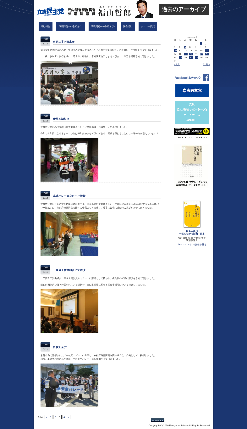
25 (180, 57)
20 (191, 54)
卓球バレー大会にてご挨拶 (69, 195)
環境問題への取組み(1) (70, 26)
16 (207, 50)
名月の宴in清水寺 (63, 41)
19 (185, 54)
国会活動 (127, 26)
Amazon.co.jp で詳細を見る (192, 244)
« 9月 (177, 64)
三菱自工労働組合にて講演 (69, 270)
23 (207, 54)
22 (201, 54)
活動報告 (45, 26)
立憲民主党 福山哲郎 (85, 9)
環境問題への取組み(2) (103, 26)
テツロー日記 (148, 26)
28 (196, 57)
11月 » (206, 64)
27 (191, 57)
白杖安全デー (61, 347)
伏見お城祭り (61, 118)
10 (175, 50)
